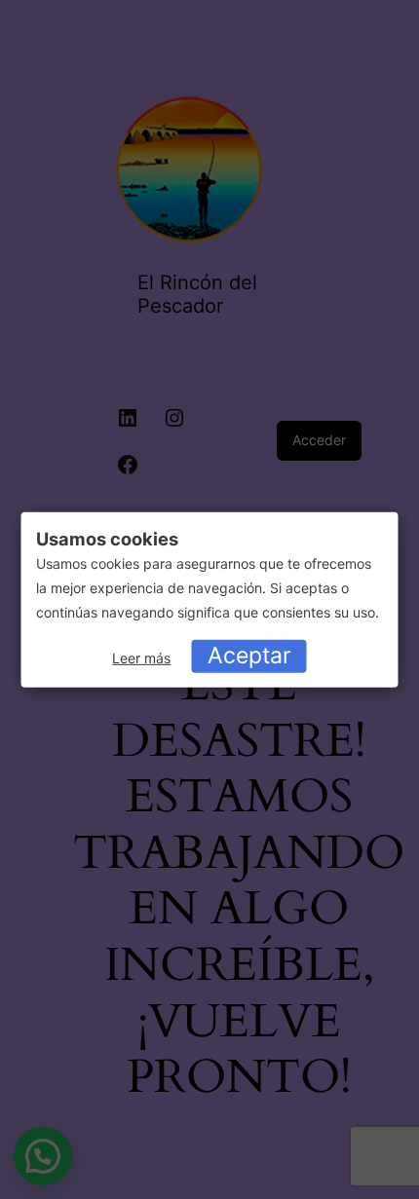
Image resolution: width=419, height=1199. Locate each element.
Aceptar (249, 655)
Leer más (141, 658)
